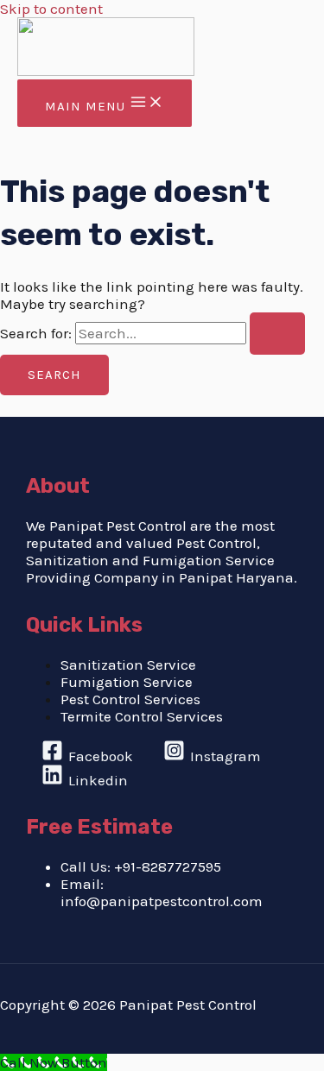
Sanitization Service (128, 664)
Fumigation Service (126, 681)
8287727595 (181, 866)
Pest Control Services (130, 699)
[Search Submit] (277, 333)
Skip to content (51, 8)
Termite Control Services (141, 716)
